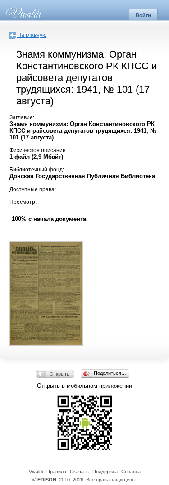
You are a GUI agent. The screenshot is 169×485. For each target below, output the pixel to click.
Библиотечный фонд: (36, 169)
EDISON (46, 479)
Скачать (79, 471)
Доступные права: (32, 189)
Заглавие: (21, 117)
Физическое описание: (38, 150)
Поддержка (105, 471)
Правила (56, 471)
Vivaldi (36, 471)
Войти (143, 15)
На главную (31, 35)
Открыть (59, 374)
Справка (131, 471)
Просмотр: (23, 202)
